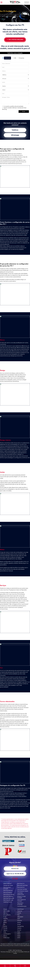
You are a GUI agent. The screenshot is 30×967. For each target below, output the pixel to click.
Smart (19, 924)
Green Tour (6, 937)
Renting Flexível (7, 890)
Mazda (19, 913)
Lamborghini (7, 934)
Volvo (18, 934)
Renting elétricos (8, 900)
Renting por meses (22, 891)
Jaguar (5, 930)
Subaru (19, 928)
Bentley (5, 918)
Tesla (18, 932)
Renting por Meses (8, 894)
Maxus (5, 935)
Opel (18, 918)
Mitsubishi (20, 916)
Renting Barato (7, 892)
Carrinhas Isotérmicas (20, 893)
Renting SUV (21, 887)
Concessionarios (21, 906)
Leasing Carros (7, 902)
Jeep (4, 932)
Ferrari (5, 926)
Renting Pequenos (8, 898)
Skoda (19, 922)
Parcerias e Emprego (6, 951)
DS (4, 924)
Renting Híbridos (8, 896)
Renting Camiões (22, 889)
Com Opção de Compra (21, 900)
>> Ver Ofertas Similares (15, 39)
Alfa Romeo (6, 911)
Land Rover (20, 909)
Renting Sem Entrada (7, 888)
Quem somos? (7, 883)
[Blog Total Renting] (17, 879)
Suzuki (19, 930)
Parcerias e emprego (20, 903)
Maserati (19, 911)
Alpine (5, 913)
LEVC (18, 937)
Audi (4, 916)
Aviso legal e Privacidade (17, 951)
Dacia (4, 920)
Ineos (18, 935)
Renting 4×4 (20, 883)
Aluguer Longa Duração (21, 897)
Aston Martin (7, 915)
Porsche (19, 920)
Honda (5, 928)
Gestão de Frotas (8, 885)
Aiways (5, 909)
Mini (18, 915)
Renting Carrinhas (22, 885)
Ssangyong (20, 926)
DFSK (4, 922)
